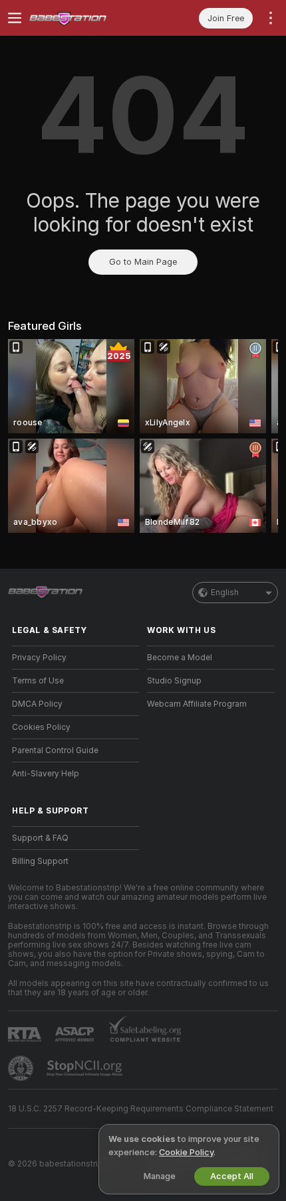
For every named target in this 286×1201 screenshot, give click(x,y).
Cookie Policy (186, 1152)
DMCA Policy (37, 704)
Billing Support (40, 861)
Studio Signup (174, 680)
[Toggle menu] (14, 18)
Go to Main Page (143, 262)
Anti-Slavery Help (45, 773)
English (225, 592)
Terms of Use (38, 680)
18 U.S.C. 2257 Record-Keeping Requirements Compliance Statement (140, 1108)
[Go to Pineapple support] (22, 1068)
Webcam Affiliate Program (197, 704)
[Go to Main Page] (86, 18)
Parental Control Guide (55, 750)
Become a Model (179, 657)
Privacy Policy (39, 657)
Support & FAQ (40, 838)
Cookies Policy (41, 727)
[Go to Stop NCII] (86, 1068)
